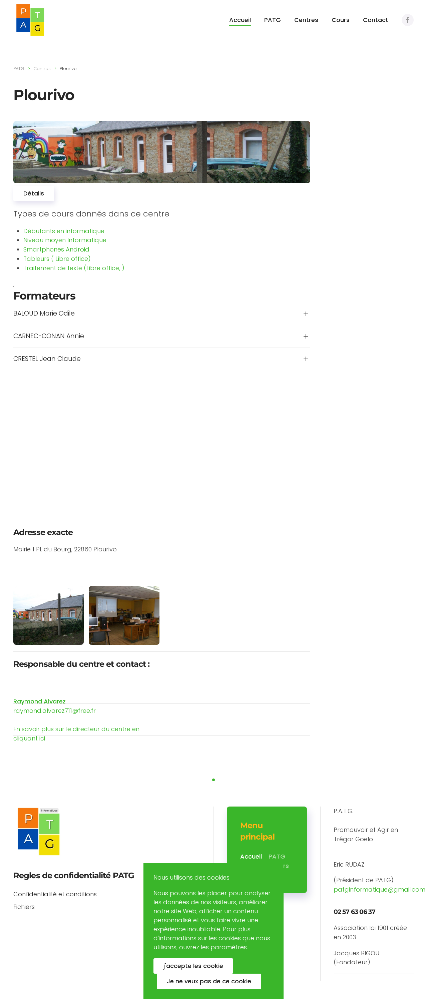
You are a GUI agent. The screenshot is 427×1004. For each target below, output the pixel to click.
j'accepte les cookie (193, 966)
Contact (375, 20)
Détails (33, 193)
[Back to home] (30, 20)
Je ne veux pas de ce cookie (209, 981)
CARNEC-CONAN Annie (48, 336)
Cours (341, 20)
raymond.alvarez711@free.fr (54, 710)
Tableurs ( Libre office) (57, 259)
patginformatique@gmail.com (379, 889)
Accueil (240, 20)
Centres (306, 20)
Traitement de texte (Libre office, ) (73, 268)
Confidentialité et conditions (55, 894)
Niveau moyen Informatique (64, 240)
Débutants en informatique (63, 231)
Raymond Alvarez (39, 701)
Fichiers (24, 907)
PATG (272, 20)
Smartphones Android (56, 249)
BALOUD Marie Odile (44, 313)
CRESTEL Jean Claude (47, 359)
